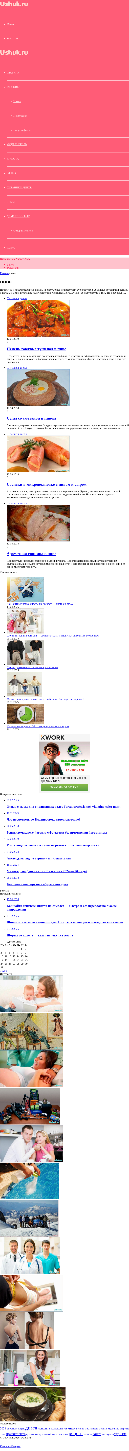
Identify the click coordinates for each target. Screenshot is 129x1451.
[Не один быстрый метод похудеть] (31, 1310)
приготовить (16, 1434)
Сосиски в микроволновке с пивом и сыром (47, 484)
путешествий (45, 1434)
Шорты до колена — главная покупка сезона (32, 667)
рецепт (76, 1433)
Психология (20, 115)
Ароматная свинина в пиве (31, 553)
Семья (11, 201)
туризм (110, 1434)
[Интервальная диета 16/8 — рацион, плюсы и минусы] (25, 723)
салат (97, 1434)
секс (103, 1434)
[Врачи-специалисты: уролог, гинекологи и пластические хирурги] (30, 1273)
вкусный (12, 1428)
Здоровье (13, 87)
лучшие (70, 1428)
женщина (44, 1428)
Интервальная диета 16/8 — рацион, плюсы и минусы (38, 726)
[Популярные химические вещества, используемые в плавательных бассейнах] (29, 1198)
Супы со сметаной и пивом (31, 418)
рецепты (88, 1434)
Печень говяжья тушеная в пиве (36, 349)
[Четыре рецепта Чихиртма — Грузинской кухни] (33, 1420)
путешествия (60, 1434)
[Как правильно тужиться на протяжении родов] (31, 1086)
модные (103, 1428)
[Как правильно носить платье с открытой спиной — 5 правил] (27, 1348)
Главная (4, 273)
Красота (13, 158)
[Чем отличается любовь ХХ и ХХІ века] (31, 1048)
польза (2, 1434)
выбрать (21, 1429)
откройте (124, 1428)
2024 (3, 1428)
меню (81, 1428)
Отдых (11, 173)
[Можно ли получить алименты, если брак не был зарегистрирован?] (24, 696)
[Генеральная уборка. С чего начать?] (30, 1385)
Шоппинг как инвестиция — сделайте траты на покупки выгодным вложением (53, 635)
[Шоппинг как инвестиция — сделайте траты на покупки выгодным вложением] (25, 632)
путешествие (32, 1434)
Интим (17, 101)
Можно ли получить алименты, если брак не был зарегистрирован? (45, 699)
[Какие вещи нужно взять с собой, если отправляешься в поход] (30, 1123)
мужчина (113, 1428)
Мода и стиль (17, 144)
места (88, 1428)
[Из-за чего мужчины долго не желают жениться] (31, 1161)
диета (31, 1427)
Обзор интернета (23, 230)
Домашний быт (18, 216)
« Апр (3, 971)
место (95, 1428)
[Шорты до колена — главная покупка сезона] (25, 664)
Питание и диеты (19, 187)
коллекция (57, 1428)
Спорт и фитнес (22, 130)
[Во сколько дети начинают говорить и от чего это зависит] (31, 1011)
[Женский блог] (17, 7)
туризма (120, 1434)
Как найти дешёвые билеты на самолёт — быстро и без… (40, 603)
